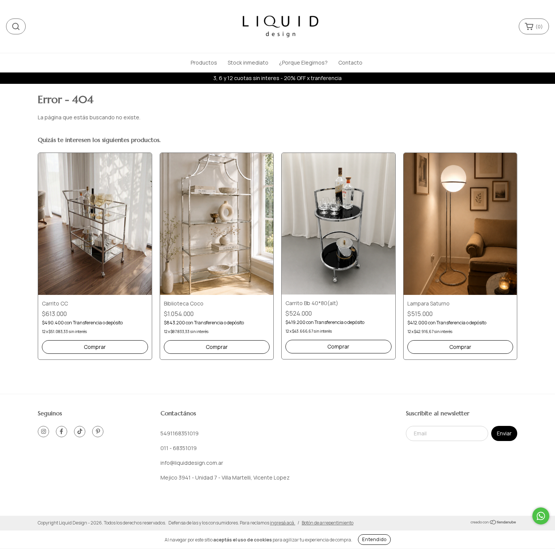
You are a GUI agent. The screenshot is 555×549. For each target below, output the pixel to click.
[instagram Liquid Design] (43, 431)
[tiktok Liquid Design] (79, 431)
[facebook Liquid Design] (61, 431)
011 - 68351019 (178, 448)
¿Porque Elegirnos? (303, 62)
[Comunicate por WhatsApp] (540, 515)
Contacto (350, 62)
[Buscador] (16, 26)
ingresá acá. (282, 523)
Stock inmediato (248, 62)
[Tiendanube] (493, 523)
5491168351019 (179, 433)
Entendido (374, 539)
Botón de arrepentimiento (327, 523)
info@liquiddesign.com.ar (191, 462)
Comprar (95, 346)
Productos (204, 62)
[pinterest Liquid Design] (97, 431)
